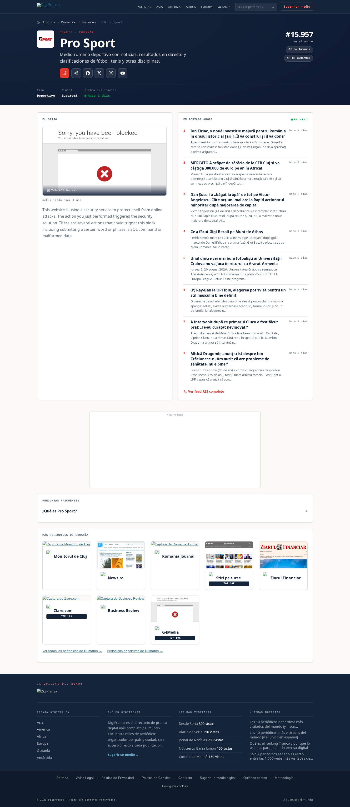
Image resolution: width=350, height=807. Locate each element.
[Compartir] (76, 73)
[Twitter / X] (99, 73)
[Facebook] (88, 73)
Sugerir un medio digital (217, 778)
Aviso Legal (85, 778)
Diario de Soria (190, 732)
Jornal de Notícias (193, 740)
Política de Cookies (156, 778)
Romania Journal (177, 556)
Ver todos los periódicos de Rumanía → (72, 651)
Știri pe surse (228, 578)
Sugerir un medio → (123, 754)
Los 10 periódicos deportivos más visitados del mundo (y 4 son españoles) (276, 724)
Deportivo (46, 96)
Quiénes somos (255, 778)
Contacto (185, 778)
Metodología (284, 778)
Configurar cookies (175, 786)
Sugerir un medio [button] (297, 7)
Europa (206, 7)
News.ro (115, 578)
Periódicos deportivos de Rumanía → (135, 651)
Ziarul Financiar (285, 578)
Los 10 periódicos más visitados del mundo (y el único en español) (278, 735)
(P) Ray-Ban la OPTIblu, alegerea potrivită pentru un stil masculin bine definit (238, 293)
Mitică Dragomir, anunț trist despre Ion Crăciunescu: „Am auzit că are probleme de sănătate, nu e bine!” (229, 359)
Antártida (44, 757)
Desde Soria (188, 723)
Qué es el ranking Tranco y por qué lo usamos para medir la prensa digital (280, 745)
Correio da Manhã (193, 756)
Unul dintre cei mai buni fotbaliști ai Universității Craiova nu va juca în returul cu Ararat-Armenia (236, 261)
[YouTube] (122, 73)
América (174, 7)
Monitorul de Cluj (70, 556)
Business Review (123, 610)
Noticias (144, 7)
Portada (62, 778)
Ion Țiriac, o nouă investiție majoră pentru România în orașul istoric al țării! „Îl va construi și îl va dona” (238, 134)
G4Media (170, 632)
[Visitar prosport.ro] (64, 73)
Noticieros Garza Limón (197, 748)
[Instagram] (111, 73)
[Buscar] (273, 6)
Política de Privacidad (117, 778)
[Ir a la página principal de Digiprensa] (58, 6)
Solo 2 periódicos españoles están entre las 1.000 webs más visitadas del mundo (280, 756)
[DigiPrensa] (60, 693)
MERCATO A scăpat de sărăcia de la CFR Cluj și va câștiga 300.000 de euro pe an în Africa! (235, 165)
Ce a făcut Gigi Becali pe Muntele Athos (226, 231)
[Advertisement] (175, 451)
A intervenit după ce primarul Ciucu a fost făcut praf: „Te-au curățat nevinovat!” (234, 325)
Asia (159, 7)
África (191, 7)
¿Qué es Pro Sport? (59, 511)
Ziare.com (62, 610)
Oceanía (224, 7)
